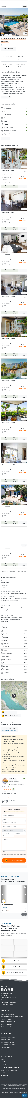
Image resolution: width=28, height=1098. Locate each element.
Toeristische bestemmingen (8, 1037)
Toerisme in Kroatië (6, 1026)
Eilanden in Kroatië (6, 1049)
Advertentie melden (14, 866)
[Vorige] (4, 894)
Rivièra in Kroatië (5, 1047)
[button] (14, 695)
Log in (3, 1072)
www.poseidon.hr (6, 798)
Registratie (5, 1075)
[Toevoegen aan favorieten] (25, 887)
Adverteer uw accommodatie (9, 1070)
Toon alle (5, 138)
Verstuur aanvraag (15, 860)
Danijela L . (7, 32)
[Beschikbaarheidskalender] (25, 911)
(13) (24, 292)
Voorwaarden (4, 1004)
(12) (24, 419)
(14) (24, 335)
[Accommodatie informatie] (25, 907)
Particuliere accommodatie (8, 1044)
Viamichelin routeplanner (7, 1024)
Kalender (14, 187)
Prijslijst (5, 187)
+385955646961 (6, 789)
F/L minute (22, 187)
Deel (25, 6)
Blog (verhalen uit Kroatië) (7, 1042)
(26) (25, 33)
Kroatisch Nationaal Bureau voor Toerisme (12, 1016)
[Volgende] (24, 894)
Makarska (4, 6)
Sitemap (11, 1004)
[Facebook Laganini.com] (2, 989)
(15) (24, 166)
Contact (3, 1059)
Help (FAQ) (4, 1064)
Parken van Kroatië (6, 1019)
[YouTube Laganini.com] (9, 989)
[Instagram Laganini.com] (5, 989)
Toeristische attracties (12, 715)
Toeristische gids (5, 1039)
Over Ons (3, 1061)
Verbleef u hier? (9, 49)
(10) (24, 251)
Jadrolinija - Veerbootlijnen (8, 1021)
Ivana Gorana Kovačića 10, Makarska (11, 45)
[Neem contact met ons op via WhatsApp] (13, 789)
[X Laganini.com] (12, 989)
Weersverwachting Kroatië (8, 1014)
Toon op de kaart (10, 712)
